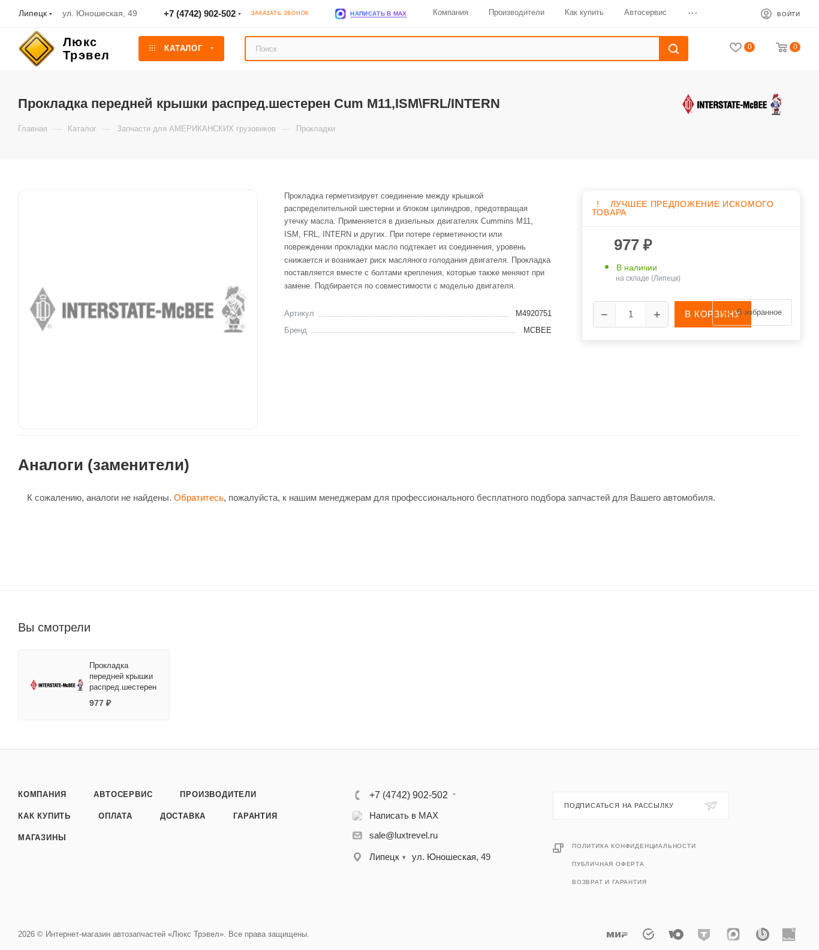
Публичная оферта (608, 864)
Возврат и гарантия (609, 882)
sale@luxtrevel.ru (403, 835)
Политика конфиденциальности (634, 846)
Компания (42, 794)
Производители (218, 794)
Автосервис (123, 794)
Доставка (183, 815)
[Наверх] (761, 703)
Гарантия (255, 815)
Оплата (115, 815)
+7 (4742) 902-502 (200, 13)
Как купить (44, 815)
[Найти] (673, 48)
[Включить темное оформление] (731, 13)
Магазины (42, 837)
